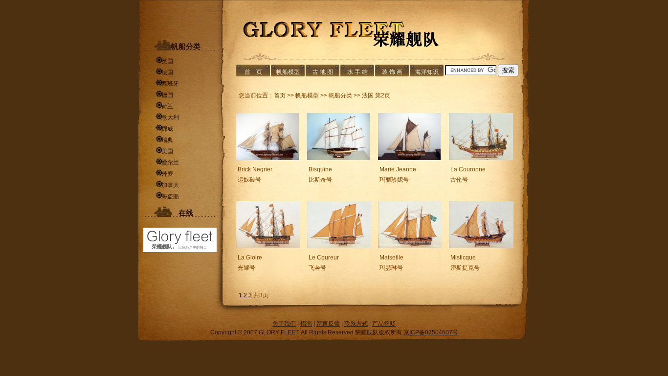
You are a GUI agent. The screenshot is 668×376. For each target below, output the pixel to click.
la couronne (468, 169)
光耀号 (246, 267)
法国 (164, 72)
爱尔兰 (167, 162)
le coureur (324, 257)
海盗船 (167, 196)
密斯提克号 (465, 267)
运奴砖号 (249, 179)
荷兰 (164, 106)
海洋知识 (427, 72)
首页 (280, 95)
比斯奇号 (320, 179)
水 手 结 (357, 72)
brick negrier (255, 169)
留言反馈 (328, 323)
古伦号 (459, 179)
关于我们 (284, 323)
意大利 (167, 117)
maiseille (391, 257)
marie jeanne (397, 169)
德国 (164, 95)
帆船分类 (179, 46)
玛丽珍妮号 (394, 179)
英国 (164, 61)
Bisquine (320, 169)
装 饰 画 (392, 72)
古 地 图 (322, 72)
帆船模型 (288, 72)
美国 (164, 151)
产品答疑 (384, 323)
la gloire (250, 257)
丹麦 (164, 173)
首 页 (253, 72)
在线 (180, 213)
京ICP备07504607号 (430, 332)
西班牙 (167, 83)
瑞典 (164, 140)
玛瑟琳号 (391, 267)
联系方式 (356, 323)
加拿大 (167, 185)
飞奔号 (317, 267)
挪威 (164, 128)
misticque (463, 257)
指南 (306, 323)
